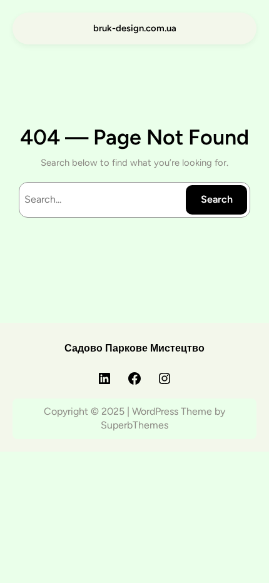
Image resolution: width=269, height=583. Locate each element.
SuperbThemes (134, 425)
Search (217, 199)
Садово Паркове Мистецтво (134, 348)
